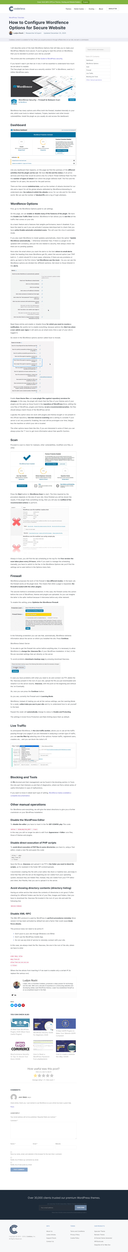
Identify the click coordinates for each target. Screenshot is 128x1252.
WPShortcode (98, 1241)
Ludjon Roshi (18, 33)
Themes (68, 9)
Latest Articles (51, 1234)
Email (35, 1144)
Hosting (91, 9)
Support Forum (51, 1238)
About (101, 9)
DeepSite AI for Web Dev (102, 1245)
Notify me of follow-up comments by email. (24, 1160)
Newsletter (113, 8)
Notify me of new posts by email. (21, 1165)
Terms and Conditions (77, 1231)
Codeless (29, 1236)
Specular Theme (99, 1231)
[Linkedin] (15, 995)
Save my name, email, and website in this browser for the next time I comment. (36, 1154)
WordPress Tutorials (16, 18)
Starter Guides (79, 9)
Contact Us (50, 1241)
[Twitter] (12, 995)
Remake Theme (99, 1234)
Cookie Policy (74, 1238)
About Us (49, 1231)
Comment (14, 1120)
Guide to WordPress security (51, 59)
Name (13, 1144)
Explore (85, 2)
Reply (12, 1107)
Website (58, 1144)
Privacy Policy (75, 1234)
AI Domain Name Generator (103, 1238)
